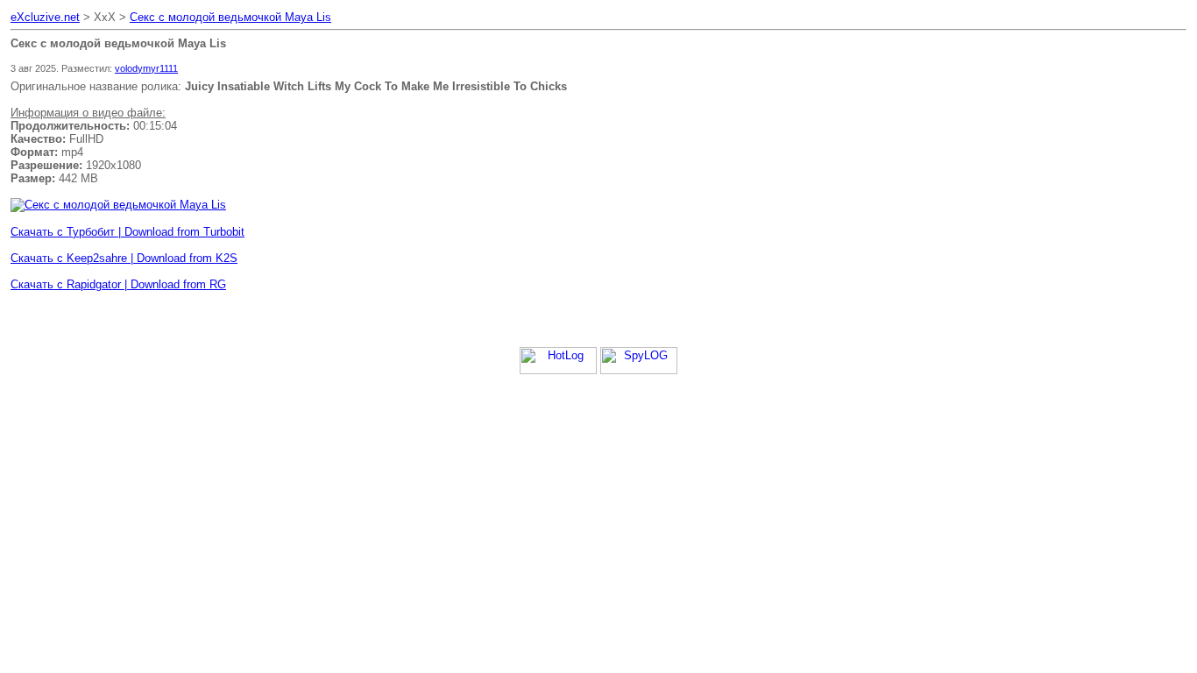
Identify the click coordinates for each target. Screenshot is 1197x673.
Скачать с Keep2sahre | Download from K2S (124, 258)
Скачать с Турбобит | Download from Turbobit (127, 231)
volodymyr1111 (146, 68)
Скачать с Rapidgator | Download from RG (118, 284)
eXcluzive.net (45, 17)
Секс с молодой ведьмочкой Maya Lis (230, 17)
